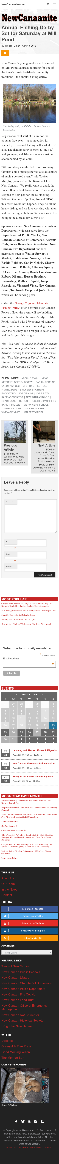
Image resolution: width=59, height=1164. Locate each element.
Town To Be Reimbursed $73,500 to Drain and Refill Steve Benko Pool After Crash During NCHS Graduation (29, 815)
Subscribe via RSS (33, 937)
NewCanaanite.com (13, 4)
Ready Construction (14, 400)
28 (21, 704)
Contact (6, 895)
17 (13, 725)
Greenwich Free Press (16, 1046)
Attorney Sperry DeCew (17, 382)
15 (53, 718)
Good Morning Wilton (15, 1052)
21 (45, 725)
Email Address (28, 659)
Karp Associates (12, 397)
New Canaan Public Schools (20, 972)
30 (37, 704)
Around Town (29, 378)
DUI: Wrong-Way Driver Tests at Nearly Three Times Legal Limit (28, 610)
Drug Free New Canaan (17, 1026)
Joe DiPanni (26, 393)
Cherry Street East (36, 385)
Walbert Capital (34, 412)
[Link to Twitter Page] (23, 1120)
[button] (48, 4)
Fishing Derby (10, 389)
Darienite (7, 1040)
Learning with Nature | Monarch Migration (35, 750)
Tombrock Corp (11, 408)
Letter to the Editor (9, 821)
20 (37, 725)
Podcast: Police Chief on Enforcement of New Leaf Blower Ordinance (26, 852)
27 (13, 704)
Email (11, 555)
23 (5, 732)
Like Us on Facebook (32, 908)
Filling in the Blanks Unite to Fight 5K (33, 776)
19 (29, 725)
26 (29, 732)
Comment (9, 502)
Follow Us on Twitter (33, 916)
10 (13, 718)
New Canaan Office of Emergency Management (24, 1007)
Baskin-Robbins (45, 382)
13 (37, 718)
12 (29, 718)
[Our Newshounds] (25, 1085)
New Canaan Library (15, 977)
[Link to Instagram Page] (37, 1120)
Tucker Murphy (34, 408)
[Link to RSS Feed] (42, 1120)
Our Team (8, 883)
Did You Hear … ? (9, 825)
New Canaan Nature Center (20, 1015)
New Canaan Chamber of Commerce (26, 983)
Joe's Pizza (43, 393)
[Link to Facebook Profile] (17, 1120)
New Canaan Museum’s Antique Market (34, 763)
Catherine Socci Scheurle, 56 (13, 830)
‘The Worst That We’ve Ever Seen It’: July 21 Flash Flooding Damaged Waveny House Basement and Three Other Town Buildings (27, 837)
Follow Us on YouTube (33, 923)
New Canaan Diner (37, 397)
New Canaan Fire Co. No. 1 (20, 994)
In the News (9, 889)
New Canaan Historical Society (22, 1020)
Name (11, 542)
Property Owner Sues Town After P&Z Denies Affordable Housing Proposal (29, 808)
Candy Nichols (10, 385)
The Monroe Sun (12, 1057)
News (45, 378)
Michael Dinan (12, 45)
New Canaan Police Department (23, 988)
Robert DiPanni (40, 400)
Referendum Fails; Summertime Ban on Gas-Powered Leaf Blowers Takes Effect (26, 801)
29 (53, 732)
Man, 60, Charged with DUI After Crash (18, 614)
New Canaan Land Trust (17, 1000)
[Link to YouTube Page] (30, 1120)
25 (21, 732)
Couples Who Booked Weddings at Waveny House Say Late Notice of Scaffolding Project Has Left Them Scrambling (26, 604)
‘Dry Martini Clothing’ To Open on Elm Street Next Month (26, 624)
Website (8, 566)
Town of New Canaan (16, 966)
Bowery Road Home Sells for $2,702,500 (18, 619)
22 (53, 725)
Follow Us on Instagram (33, 930)
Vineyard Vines (10, 412)
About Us (7, 878)
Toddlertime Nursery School (29, 404)
